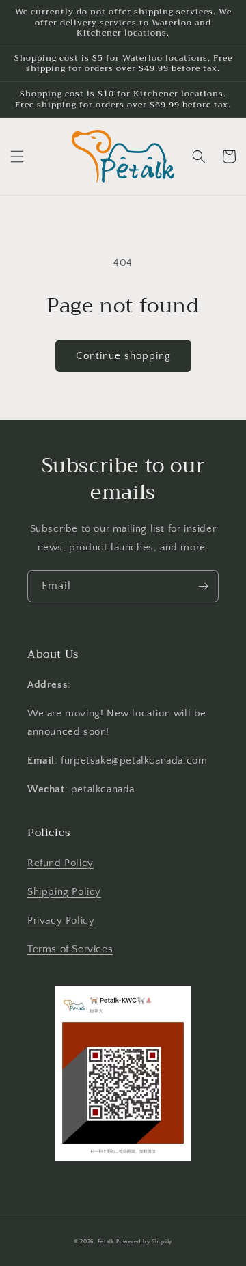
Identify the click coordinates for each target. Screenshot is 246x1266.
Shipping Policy (64, 892)
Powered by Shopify (144, 1242)
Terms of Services (70, 949)
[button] (17, 157)
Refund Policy (60, 863)
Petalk (106, 1242)
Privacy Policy (60, 920)
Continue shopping (123, 356)
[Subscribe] (203, 586)
